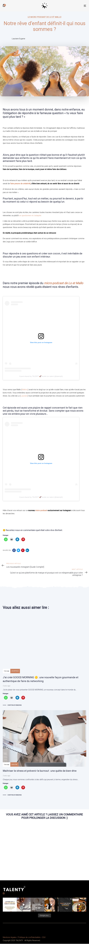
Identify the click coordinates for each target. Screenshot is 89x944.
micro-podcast (41, 510)
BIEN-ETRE (14, 764)
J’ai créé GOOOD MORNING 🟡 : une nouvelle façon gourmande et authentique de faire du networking (44, 662)
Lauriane (24, 396)
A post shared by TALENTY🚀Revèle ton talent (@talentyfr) (41, 376)
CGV (44, 937)
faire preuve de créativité (20, 183)
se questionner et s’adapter (30, 215)
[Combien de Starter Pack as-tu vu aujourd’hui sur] (10, 905)
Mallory (25, 389)
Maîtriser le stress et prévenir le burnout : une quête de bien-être (44, 753)
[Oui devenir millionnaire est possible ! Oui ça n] (79, 905)
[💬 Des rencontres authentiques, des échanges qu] (65, 905)
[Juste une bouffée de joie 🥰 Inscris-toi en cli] (24, 905)
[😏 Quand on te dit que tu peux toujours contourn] (51, 905)
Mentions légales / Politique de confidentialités (21, 937)
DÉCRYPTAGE (15, 671)
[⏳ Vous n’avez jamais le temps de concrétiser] (37, 905)
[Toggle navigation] (72, 6)
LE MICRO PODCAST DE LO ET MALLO (44, 17)
